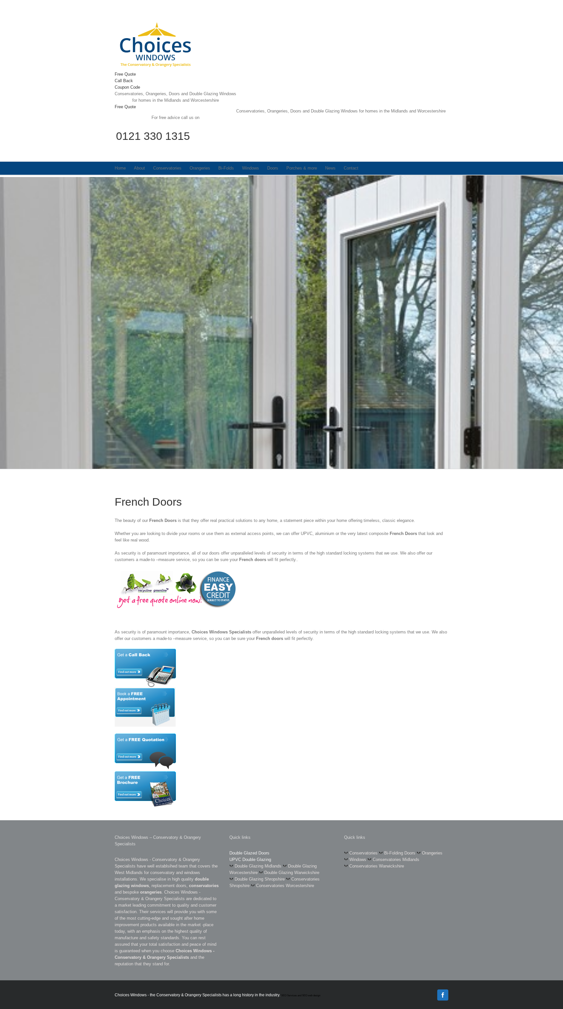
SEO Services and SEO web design (300, 995)
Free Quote (125, 74)
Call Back (124, 80)
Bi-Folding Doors (399, 853)
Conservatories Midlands (396, 859)
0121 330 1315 (153, 136)
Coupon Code (127, 87)
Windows (357, 859)
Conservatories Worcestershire (285, 885)
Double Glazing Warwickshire (291, 872)
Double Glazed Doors (249, 853)
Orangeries (432, 853)
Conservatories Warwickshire (376, 866)
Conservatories (363, 853)
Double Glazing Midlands (258, 866)
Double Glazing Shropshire (260, 879)
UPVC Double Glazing (250, 859)
